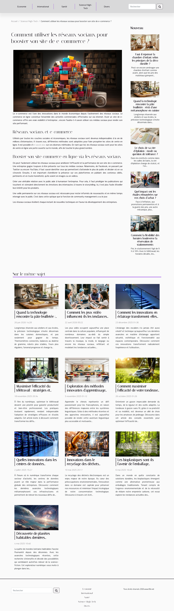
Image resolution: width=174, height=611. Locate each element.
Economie (21, 6)
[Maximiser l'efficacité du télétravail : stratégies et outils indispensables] (36, 370)
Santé (64, 6)
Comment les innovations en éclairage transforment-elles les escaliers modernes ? (137, 316)
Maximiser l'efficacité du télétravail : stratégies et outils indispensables (33, 390)
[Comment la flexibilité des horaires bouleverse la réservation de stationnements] (145, 223)
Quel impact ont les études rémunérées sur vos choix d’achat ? (145, 194)
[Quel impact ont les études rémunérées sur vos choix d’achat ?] (145, 180)
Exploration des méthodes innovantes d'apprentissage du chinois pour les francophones (86, 392)
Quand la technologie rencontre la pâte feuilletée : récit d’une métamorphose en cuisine (145, 106)
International (43, 6)
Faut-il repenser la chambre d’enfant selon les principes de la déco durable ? (145, 59)
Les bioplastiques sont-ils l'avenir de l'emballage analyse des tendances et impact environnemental (136, 466)
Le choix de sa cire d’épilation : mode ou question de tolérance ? (145, 151)
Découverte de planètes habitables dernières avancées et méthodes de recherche (34, 540)
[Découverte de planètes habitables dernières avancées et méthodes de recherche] (36, 517)
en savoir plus (39, 144)
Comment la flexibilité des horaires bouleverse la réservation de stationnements (145, 240)
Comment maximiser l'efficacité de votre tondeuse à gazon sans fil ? (138, 390)
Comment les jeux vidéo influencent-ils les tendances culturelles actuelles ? (87, 316)
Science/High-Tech (85, 6)
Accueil (14, 21)
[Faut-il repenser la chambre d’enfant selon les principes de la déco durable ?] (145, 42)
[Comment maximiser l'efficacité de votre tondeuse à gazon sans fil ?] (138, 370)
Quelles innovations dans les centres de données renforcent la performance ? (36, 464)
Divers (107, 6)
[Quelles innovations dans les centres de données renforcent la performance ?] (36, 443)
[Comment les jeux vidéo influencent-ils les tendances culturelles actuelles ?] (87, 296)
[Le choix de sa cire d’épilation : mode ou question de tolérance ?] (145, 136)
